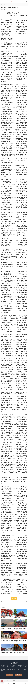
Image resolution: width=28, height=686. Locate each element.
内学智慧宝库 (14, 1)
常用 (8, 684)
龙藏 (2, 4)
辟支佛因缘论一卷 (18, 617)
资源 (25, 684)
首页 (3, 684)
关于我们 (9, 674)
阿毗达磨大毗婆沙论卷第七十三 (21, 603)
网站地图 (19, 680)
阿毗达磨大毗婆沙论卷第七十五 (7, 603)
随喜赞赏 (14, 598)
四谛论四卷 (3, 617)
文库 (19, 684)
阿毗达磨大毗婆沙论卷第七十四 (10, 7)
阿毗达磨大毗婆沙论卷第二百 (7, 628)
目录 (14, 684)
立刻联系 (18, 674)
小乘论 (5, 4)
